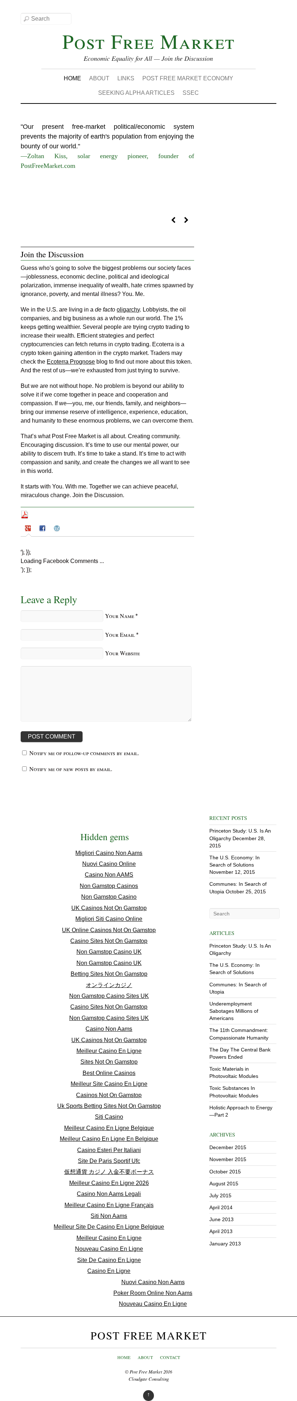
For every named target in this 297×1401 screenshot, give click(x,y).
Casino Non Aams (108, 1029)
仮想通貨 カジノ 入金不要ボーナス (109, 1172)
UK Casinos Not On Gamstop (109, 908)
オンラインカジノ (109, 985)
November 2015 (227, 1159)
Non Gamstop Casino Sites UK (109, 996)
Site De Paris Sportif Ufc (109, 1161)
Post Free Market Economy (187, 78)
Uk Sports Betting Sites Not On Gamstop (109, 1106)
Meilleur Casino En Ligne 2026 (109, 1183)
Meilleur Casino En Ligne (109, 1051)
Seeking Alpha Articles (136, 93)
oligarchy (128, 309)
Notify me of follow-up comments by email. (84, 753)
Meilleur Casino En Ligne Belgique (109, 1128)
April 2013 (221, 1231)
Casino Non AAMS (109, 875)
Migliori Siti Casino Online (108, 919)
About (99, 78)
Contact (170, 1357)
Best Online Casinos (109, 1073)
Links (125, 78)
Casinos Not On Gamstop (109, 1095)
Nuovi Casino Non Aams (153, 1282)
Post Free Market (146, 1371)
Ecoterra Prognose (71, 362)
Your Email (120, 634)
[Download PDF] (25, 516)
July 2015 (220, 1195)
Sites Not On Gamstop (109, 1062)
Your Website (122, 653)
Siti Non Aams (109, 1216)
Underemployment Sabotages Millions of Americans (233, 1011)
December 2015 (227, 1147)
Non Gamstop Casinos (109, 886)
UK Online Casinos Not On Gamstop (109, 930)
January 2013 (225, 1243)
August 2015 (223, 1183)
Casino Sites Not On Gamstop (108, 941)
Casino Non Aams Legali (109, 1194)
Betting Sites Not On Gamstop (109, 974)
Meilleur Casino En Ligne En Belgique (109, 1139)
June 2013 (221, 1219)
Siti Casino (109, 1117)
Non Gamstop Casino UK (109, 952)
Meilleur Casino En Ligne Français (109, 1205)
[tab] (28, 529)
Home (72, 78)
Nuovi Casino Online (109, 864)
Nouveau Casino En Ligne (109, 1249)
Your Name (119, 615)
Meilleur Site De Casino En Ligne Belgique (109, 1227)
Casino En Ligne (108, 1271)
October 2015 (225, 1171)
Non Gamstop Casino (109, 897)
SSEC (191, 93)
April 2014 (221, 1207)
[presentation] (29, 529)
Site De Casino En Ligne (109, 1260)
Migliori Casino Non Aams (108, 853)
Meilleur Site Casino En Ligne (109, 1084)
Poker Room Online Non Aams (152, 1293)
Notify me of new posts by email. (70, 769)
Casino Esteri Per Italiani (109, 1150)
